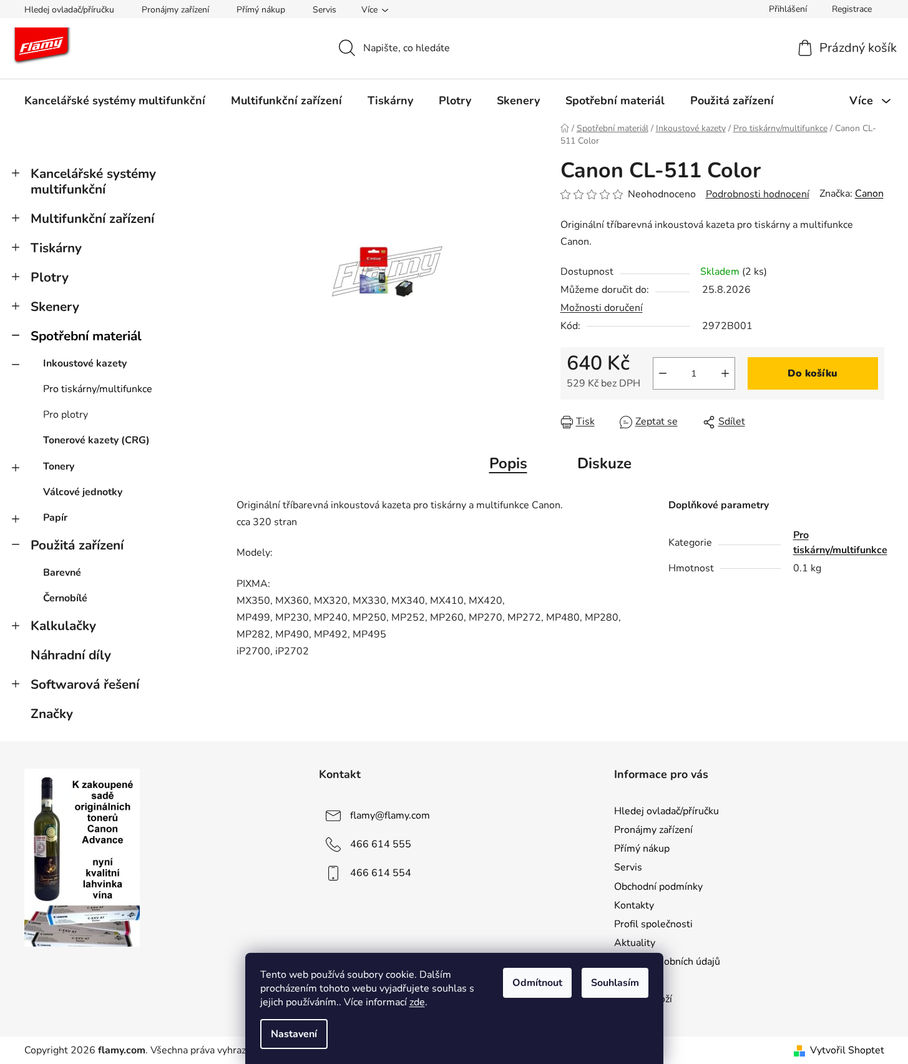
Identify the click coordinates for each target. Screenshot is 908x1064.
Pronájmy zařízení (175, 10)
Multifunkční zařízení (92, 218)
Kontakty (634, 905)
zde (417, 1002)
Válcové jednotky (82, 492)
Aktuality (634, 943)
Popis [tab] (508, 463)
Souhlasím (615, 983)
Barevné (62, 572)
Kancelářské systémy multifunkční (93, 181)
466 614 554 (380, 873)
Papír (55, 518)
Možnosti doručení (601, 308)
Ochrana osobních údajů (667, 961)
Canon (869, 193)
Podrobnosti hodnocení (757, 194)
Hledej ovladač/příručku (69, 10)
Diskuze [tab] (604, 463)
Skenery (55, 306)
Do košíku (812, 373)
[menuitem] (115, 100)
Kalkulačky (63, 625)
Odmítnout (537, 983)
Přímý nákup (261, 10)
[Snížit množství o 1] (662, 373)
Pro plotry (65, 414)
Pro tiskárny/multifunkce (97, 389)
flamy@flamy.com (390, 815)
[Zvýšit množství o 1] (725, 373)
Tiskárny (56, 248)
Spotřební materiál (86, 336)
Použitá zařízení (77, 545)
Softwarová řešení (85, 684)
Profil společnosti (653, 924)
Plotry (50, 277)
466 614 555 (380, 844)
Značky (52, 713)
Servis (324, 10)
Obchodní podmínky (658, 887)
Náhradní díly (71, 655)
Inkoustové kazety (85, 363)
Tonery (58, 466)
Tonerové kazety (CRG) (96, 440)
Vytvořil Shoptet (847, 1050)
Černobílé (65, 598)
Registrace (852, 9)
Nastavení (294, 1034)
